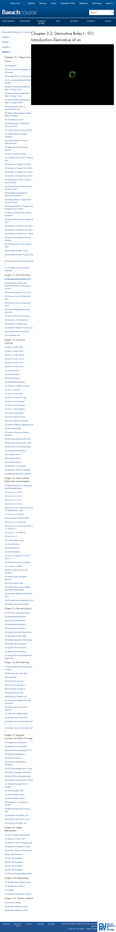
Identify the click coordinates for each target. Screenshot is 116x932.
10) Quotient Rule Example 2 (16, 648)
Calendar (31, 3)
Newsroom (83, 3)
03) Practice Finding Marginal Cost (18, 750)
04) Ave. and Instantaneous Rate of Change (18, 81)
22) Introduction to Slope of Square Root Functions (18, 181)
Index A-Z (110, 3)
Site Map (40, 924)
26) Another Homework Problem (17, 604)
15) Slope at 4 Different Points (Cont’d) (16, 148)
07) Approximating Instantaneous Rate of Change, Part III (17, 101)
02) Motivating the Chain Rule (16, 673)
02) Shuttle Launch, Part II (14, 886)
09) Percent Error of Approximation (18, 776)
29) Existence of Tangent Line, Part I (18, 226)
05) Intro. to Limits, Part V (14, 363)
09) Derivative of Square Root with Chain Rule (18, 701)
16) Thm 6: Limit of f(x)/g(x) (15, 405)
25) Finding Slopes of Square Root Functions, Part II (18, 201)
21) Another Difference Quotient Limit (19, 425)
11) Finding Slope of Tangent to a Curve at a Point (17, 125)
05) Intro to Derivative (13, 758)
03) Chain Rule (10, 677)
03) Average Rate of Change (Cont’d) (19, 76)
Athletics (74, 21)
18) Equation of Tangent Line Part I (18, 164)
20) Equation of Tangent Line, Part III (19, 172)
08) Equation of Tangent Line (16, 697)
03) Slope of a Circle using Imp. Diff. (18, 843)
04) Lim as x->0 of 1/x (13, 500)
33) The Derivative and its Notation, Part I (18, 245)
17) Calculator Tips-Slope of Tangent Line (19, 159)
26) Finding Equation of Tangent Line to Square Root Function (19, 207)
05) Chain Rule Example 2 (15, 685)
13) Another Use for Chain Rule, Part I (19, 723)
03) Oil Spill (9, 890)
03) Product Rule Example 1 (15, 621)
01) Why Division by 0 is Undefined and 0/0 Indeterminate (18, 487)
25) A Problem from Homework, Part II (19, 600)
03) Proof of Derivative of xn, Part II (18, 292)
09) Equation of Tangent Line (16, 324)
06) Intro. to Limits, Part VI (14, 367)
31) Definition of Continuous (15, 466)
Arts (58, 21)
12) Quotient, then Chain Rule (16, 718)
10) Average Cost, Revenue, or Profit (19, 780)
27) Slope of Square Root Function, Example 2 (18, 214)
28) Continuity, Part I (12, 455)
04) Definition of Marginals (15, 754)
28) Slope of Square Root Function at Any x (19, 220)
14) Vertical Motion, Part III (15, 798)
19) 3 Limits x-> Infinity (13, 566)
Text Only (51, 924)
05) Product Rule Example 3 (15, 628)
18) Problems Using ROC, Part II (17, 819)
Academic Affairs (41, 22)
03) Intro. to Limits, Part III (14, 355)
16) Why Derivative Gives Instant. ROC (17, 810)
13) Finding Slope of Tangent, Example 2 (16, 135)
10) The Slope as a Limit (14, 120)
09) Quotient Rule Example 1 (16, 644)
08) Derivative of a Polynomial (16, 320)
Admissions (25, 21)
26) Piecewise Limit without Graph (18, 447)
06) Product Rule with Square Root (18, 632)
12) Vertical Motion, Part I (14, 791)
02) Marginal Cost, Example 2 (16, 746)
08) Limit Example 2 (12, 374)
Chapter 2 (6, 47)
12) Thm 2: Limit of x (12, 390)
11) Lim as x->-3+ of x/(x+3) (15, 533)
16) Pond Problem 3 (12, 552)
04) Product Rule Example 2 (15, 624)
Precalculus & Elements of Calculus (16, 32)
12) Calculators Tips (12, 335)
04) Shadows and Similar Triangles (18, 894)
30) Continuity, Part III (13, 462)
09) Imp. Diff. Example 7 (14, 866)
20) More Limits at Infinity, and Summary (16, 571)
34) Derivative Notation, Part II (16, 251)
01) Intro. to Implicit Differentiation (17, 835)
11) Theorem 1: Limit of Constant (17, 386)
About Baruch (8, 21)
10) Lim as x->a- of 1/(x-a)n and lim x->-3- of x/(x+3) (19, 527)
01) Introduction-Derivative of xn (18, 279)
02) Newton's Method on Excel (16, 907)
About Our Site (18, 925)
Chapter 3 (6, 51)
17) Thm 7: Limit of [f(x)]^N (15, 409)
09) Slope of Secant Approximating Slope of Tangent (18, 114)
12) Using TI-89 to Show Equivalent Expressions (18, 656)
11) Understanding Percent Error (17, 332)
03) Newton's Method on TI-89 (16, 910)
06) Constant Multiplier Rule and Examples (17, 311)
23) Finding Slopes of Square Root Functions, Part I (18, 187)
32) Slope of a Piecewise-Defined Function (17, 239)
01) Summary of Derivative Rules (17, 613)
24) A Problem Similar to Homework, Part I (18, 595)
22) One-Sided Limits (13, 428)
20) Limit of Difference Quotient (16, 421)
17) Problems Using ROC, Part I (17, 815)
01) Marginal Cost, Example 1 (16, 743)
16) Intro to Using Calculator (15, 154)
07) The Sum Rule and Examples (17, 316)
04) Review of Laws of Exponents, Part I (18, 297)
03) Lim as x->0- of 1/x (13, 496)
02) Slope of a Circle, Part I (15, 839)
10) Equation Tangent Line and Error (19, 328)
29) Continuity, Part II (13, 458)
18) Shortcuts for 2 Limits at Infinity (18, 562)
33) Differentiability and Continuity (18, 474)
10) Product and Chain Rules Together (16, 708)
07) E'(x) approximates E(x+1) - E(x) (18, 769)
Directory (43, 3)
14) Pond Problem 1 (12, 544)
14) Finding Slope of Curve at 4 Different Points (17, 142)
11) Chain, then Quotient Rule (16, 714)
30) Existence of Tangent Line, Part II (19, 230)
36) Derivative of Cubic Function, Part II (19, 262)
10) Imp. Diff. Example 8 (14, 870)
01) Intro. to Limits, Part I (14, 347)
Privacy (29, 924)
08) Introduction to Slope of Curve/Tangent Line (15, 108)
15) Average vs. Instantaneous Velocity (16, 803)
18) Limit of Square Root (14, 413)
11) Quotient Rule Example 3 (16, 652)
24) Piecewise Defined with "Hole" (18, 439)
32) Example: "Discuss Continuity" (18, 470)
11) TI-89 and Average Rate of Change (16, 785)
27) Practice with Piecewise (15, 451)
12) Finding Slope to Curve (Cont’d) (18, 130)
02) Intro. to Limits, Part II (14, 351)
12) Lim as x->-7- (11, 536)
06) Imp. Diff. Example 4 (14, 854)
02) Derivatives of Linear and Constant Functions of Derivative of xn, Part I (18, 285)
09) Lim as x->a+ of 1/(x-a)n (15, 522)
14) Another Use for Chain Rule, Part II (19, 729)
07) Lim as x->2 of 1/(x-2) (14, 514)
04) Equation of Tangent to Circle (17, 847)
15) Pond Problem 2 (12, 548)
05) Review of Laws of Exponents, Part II (18, 304)
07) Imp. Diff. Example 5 (14, 858)
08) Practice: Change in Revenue (17, 772)
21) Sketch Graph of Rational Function (16, 578)
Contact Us (6, 924)
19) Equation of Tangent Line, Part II (18, 168)
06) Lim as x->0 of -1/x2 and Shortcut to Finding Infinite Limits (19, 509)
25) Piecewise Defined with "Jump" (18, 443)
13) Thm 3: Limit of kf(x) (13, 394)
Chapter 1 (6, 42)
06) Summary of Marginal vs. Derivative (16, 763)
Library (53, 3)
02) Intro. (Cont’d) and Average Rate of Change (18, 71)
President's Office (68, 3)
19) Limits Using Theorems (15, 417)
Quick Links (15, 3)
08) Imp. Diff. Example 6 (14, 862)
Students (91, 21)
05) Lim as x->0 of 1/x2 (13, 504)
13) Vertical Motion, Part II (14, 795)
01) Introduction (11, 66)
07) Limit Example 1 (12, 371)
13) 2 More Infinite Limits (14, 540)
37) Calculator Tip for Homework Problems (17, 269)
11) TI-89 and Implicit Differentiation (18, 874)
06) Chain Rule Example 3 (15, 689)
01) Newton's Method (13, 903)
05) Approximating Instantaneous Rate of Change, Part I (17, 88)
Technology (97, 3)
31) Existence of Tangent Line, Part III (19, 234)
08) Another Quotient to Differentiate (18, 640)
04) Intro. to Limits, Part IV (14, 359)
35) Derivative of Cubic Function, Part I (19, 256)
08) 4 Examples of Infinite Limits (17, 518)
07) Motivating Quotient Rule (16, 636)
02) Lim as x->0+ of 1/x (13, 492)
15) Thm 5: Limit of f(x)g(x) (15, 401)
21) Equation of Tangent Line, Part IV (19, 176)
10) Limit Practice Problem (15, 382)
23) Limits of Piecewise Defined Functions (17, 433)
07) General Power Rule (14, 693)
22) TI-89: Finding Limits (14, 583)
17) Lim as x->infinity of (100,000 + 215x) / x (18, 557)
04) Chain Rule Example (14, 681)
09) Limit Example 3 (12, 378)
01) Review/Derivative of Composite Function (18, 668)
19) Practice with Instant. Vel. (16, 823)
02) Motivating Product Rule (15, 617)
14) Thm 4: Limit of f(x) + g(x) (15, 398)
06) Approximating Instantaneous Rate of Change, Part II (17, 94)
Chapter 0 (6, 37)
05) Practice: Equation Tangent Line (18, 850)
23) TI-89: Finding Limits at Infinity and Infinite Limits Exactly (17, 588)
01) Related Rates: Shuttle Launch (18, 882)
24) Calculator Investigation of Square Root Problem (16, 194)
